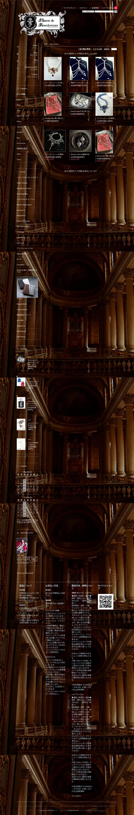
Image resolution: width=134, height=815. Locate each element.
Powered (83, 810)
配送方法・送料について (81, 806)
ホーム (20, 806)
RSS (109, 806)
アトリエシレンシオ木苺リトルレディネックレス (62, 83)
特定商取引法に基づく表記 (99, 806)
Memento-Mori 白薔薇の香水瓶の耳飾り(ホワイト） (89, 154)
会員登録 (95, 8)
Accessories (54, 44)
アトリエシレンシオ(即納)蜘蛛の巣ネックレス (61, 154)
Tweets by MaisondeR (25, 573)
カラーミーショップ (33, 810)
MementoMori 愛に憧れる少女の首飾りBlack (112, 156)
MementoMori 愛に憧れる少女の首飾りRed (60, 118)
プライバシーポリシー (51, 806)
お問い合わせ (38, 806)
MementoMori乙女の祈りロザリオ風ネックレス (87, 111)
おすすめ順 (97, 49)
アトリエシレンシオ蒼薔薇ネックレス (110, 118)
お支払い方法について (66, 806)
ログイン (83, 8)
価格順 (106, 49)
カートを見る (109, 8)
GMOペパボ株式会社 (60, 810)
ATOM (114, 806)
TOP (45, 44)
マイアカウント (69, 8)
